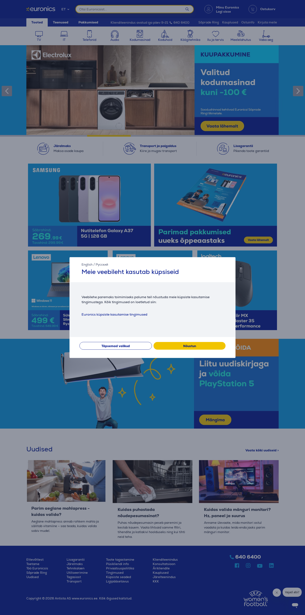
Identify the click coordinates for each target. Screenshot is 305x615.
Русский (102, 264)
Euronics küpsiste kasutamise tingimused (114, 314)
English (87, 264)
